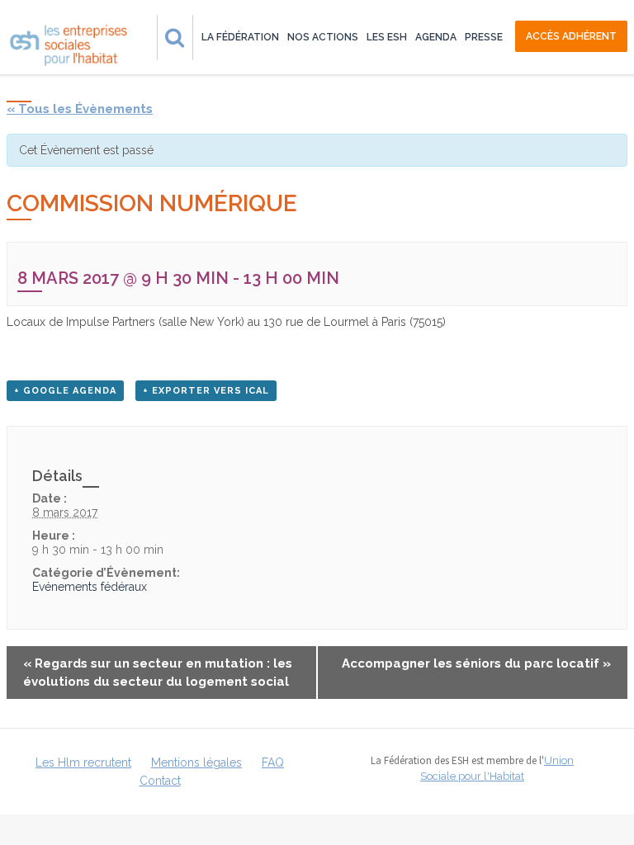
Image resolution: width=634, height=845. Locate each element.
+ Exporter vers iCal (206, 390)
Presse (484, 37)
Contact (160, 780)
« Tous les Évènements (80, 108)
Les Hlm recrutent (83, 762)
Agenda (436, 37)
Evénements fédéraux (89, 586)
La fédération (240, 37)
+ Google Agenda (65, 390)
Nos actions (322, 37)
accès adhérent (571, 36)
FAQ (273, 762)
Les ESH (387, 37)
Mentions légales (196, 762)
